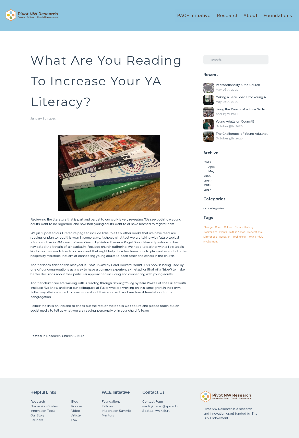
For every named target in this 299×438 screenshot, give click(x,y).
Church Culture (73, 336)
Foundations (279, 15)
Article (76, 415)
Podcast (77, 406)
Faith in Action (237, 232)
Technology (239, 236)
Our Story (38, 415)
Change (208, 227)
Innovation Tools (43, 411)
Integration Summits (117, 411)
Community (210, 232)
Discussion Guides (44, 406)
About (251, 15)
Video (75, 411)
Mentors (108, 415)
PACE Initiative (194, 15)
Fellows (108, 406)
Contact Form (153, 401)
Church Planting (244, 227)
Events (223, 232)
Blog (74, 401)
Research (228, 15)
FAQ (74, 420)
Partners (37, 420)
